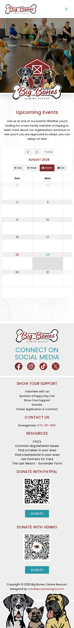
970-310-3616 (46, 425)
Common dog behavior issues (37, 446)
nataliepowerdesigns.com (46, 589)
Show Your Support (37, 400)
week (33, 167)
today (49, 152)
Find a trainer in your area (37, 450)
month (48, 167)
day (19, 167)
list (62, 167)
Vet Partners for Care (37, 459)
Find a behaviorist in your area (37, 455)
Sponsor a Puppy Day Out (37, 396)
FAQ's (37, 441)
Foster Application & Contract (37, 409)
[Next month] (37, 151)
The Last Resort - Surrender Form (37, 463)
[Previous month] (28, 151)
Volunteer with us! (37, 391)
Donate (37, 405)
